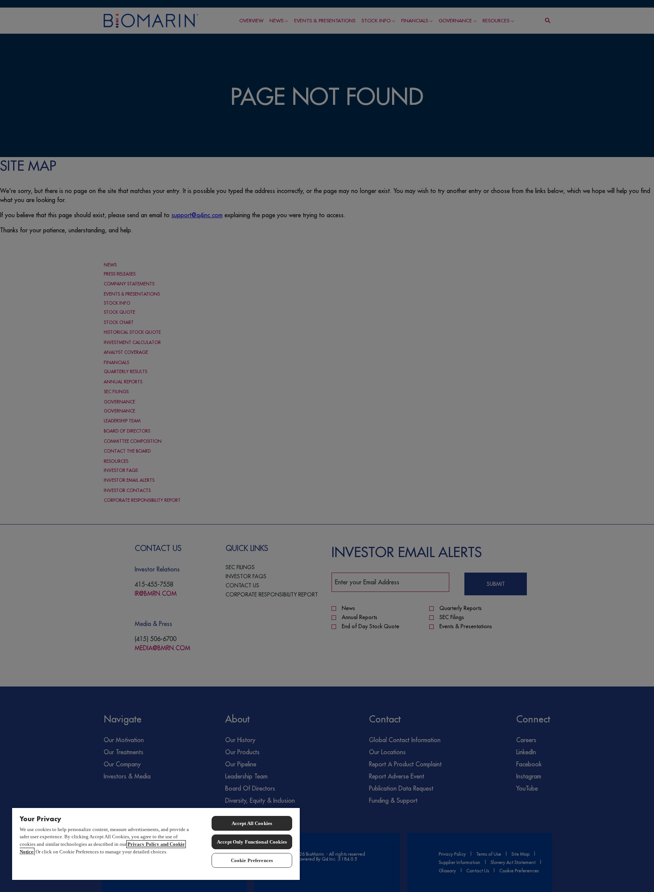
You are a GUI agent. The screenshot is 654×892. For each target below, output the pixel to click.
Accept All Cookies (252, 823)
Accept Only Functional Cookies (252, 842)
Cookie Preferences (252, 860)
